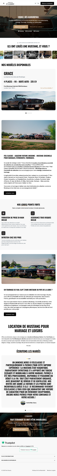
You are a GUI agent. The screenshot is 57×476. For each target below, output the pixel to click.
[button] (3, 3)
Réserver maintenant (47, 3)
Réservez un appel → (20, 27)
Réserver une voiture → (20, 429)
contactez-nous (10, 193)
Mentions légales (51, 470)
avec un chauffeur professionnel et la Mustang (26, 166)
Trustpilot (28, 446)
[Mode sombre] (37, 3)
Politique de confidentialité (38, 470)
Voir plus (28, 345)
